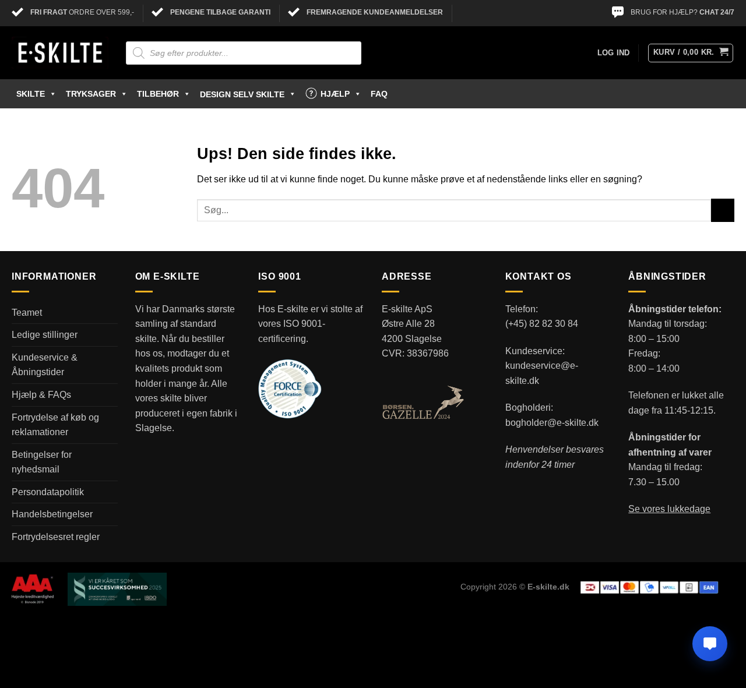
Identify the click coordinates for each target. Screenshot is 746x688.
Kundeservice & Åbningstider (45, 364)
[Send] (722, 210)
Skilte (30, 93)
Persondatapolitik (48, 492)
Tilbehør (158, 93)
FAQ (379, 93)
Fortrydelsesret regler (56, 537)
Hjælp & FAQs (41, 395)
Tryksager (91, 93)
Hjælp (335, 93)
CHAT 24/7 (716, 12)
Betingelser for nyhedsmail (42, 462)
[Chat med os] (709, 643)
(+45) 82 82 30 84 (541, 324)
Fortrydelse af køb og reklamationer (55, 425)
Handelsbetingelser (52, 514)
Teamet (27, 312)
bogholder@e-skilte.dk (552, 423)
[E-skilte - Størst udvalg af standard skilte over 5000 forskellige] (60, 53)
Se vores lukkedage (669, 509)
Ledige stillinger (45, 335)
